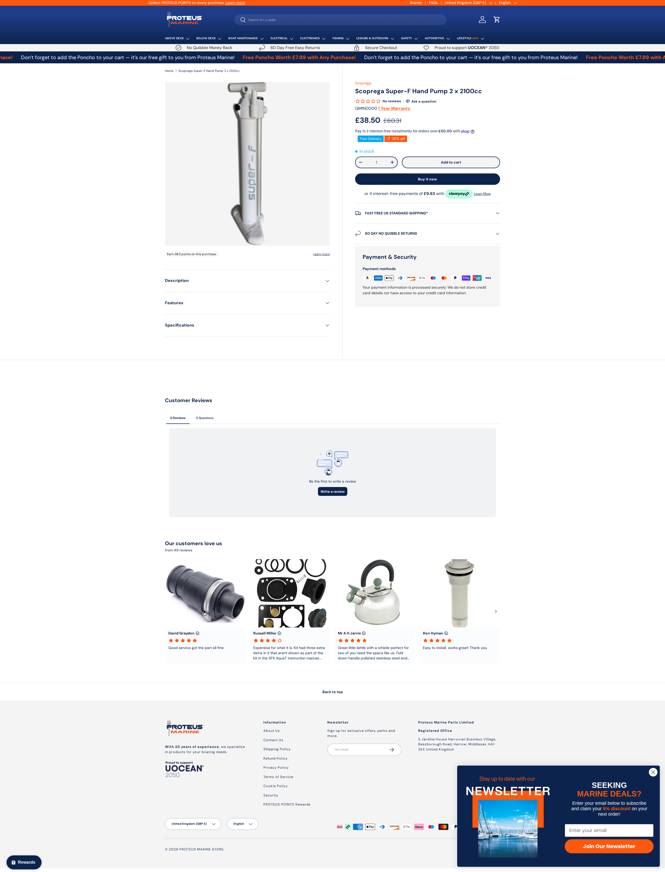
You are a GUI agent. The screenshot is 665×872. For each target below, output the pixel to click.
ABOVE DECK (174, 38)
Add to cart (451, 162)
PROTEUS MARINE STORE (201, 849)
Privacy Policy (276, 767)
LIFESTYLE (467, 38)
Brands (416, 2)
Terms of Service (278, 777)
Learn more (235, 2)
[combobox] (340, 19)
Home (169, 70)
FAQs (433, 2)
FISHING (338, 38)
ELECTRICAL (279, 38)
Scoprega (363, 83)
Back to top (332, 692)
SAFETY (406, 38)
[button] (497, 19)
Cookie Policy (275, 786)
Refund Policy (275, 758)
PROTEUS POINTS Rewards (287, 804)
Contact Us (273, 740)
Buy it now (427, 179)
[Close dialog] (653, 772)
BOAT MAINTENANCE (243, 38)
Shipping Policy (277, 749)
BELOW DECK (206, 38)
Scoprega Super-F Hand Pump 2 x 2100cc (209, 70)
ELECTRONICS (310, 38)
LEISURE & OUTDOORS (372, 38)
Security (270, 795)
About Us (271, 730)
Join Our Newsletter (609, 846)
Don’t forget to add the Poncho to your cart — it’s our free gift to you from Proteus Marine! (436, 57)
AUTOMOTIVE (434, 38)
